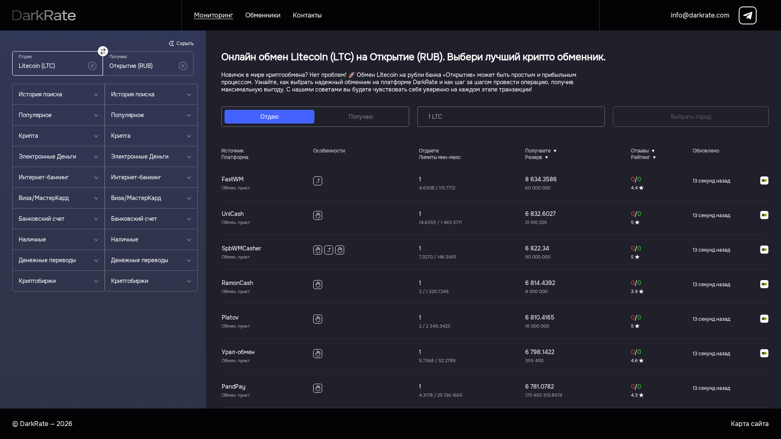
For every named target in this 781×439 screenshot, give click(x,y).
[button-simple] (92, 66)
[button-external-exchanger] (764, 180)
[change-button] (103, 51)
